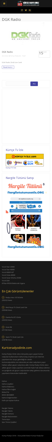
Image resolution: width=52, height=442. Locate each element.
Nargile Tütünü (7, 408)
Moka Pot (5, 392)
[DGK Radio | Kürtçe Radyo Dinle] (24, 3)
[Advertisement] (26, 116)
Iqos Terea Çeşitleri (9, 422)
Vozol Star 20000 (8, 267)
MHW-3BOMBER (8, 395)
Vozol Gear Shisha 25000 (11, 278)
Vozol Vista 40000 (8, 275)
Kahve (4, 381)
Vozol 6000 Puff (8, 272)
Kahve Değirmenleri (9, 398)
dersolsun (5, 56)
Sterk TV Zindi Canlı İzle (14, 337)
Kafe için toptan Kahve (10, 400)
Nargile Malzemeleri (9, 416)
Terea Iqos (6, 419)
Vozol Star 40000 (8, 269)
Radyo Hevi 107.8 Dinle (14, 297)
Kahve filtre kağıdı (9, 389)
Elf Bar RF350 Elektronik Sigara (13, 283)
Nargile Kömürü (8, 414)
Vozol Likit (5, 280)
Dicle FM (9, 327)
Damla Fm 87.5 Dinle (13, 317)
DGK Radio (7, 51)
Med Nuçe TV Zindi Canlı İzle (16, 307)
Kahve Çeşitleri (7, 384)
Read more (7, 67)
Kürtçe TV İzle (11, 168)
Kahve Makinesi (8, 387)
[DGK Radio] (26, 36)
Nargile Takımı (7, 411)
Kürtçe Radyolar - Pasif (17, 56)
